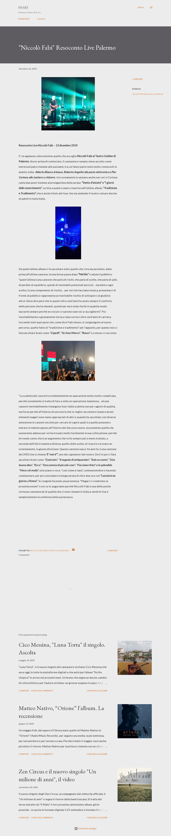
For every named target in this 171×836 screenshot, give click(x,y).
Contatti (41, 19)
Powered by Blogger (87, 828)
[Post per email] (73, 550)
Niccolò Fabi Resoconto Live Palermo (147, 94)
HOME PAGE (23, 19)
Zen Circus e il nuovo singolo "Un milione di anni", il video (57, 775)
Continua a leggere (97, 690)
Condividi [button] (137, 79)
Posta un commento (42, 690)
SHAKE (23, 7)
